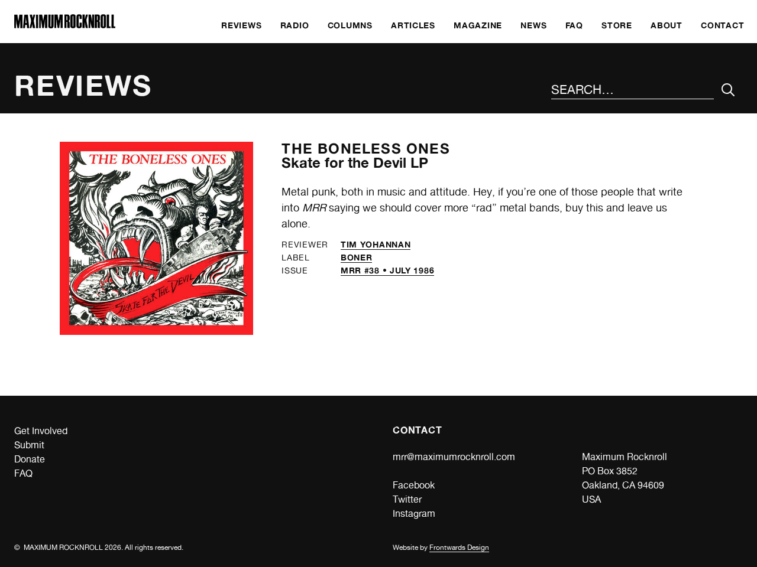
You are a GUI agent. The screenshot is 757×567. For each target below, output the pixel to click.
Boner (357, 257)
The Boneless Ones (365, 148)
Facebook (414, 485)
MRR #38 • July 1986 (387, 270)
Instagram (414, 513)
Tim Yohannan (375, 244)
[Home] (64, 25)
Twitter (407, 499)
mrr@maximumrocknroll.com (454, 456)
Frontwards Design (459, 547)
